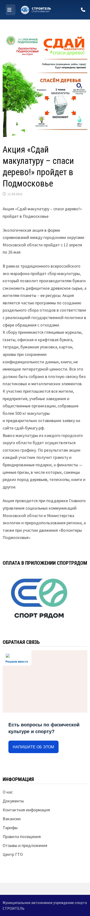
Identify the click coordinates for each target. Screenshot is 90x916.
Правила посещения (22, 836)
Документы (13, 801)
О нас (8, 792)
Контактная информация (26, 810)
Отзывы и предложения (25, 845)
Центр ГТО (13, 854)
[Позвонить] (83, 10)
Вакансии (12, 818)
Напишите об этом (33, 747)
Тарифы (10, 827)
